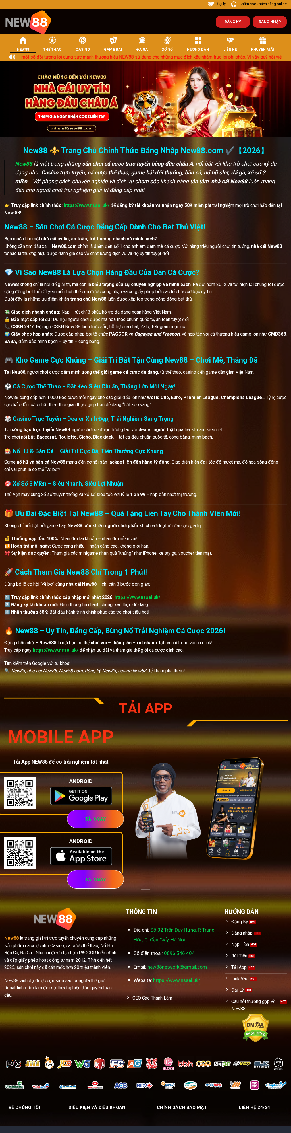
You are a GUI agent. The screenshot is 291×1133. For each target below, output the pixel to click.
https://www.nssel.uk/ (86, 205)
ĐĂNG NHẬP (270, 21)
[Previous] (13, 99)
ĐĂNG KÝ (233, 21)
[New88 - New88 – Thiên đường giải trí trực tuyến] (31, 21)
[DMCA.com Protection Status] (255, 1028)
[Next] (278, 99)
